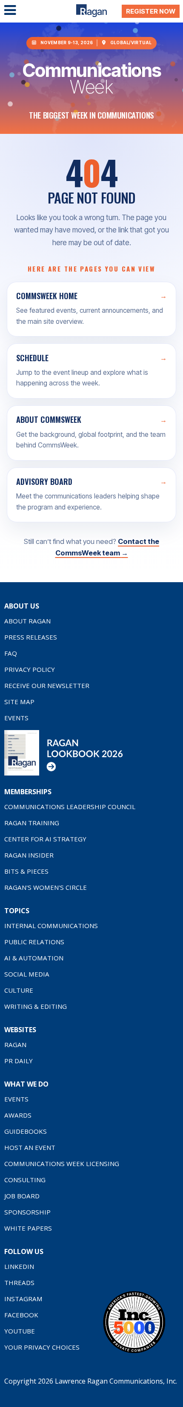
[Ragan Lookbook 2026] (63, 773)
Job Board (22, 1196)
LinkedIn (19, 1266)
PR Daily (18, 1060)
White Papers (28, 1228)
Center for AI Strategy (45, 839)
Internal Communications (51, 925)
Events (16, 717)
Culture (18, 990)
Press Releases (30, 637)
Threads (19, 1282)
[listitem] (91, 309)
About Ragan (27, 621)
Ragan (15, 1044)
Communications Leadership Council (69, 806)
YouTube (19, 1331)
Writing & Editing (35, 1006)
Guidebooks (25, 1131)
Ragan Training (31, 822)
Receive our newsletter (46, 685)
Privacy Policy (29, 669)
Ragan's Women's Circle (45, 887)
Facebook (21, 1315)
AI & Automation (33, 958)
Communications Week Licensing (61, 1163)
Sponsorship (27, 1212)
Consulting (25, 1179)
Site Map (19, 701)
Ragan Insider (29, 855)
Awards (17, 1115)
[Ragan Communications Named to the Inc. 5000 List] (134, 1352)
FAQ (10, 653)
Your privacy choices (42, 1347)
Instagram (23, 1298)
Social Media (26, 974)
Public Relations (34, 941)
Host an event (29, 1147)
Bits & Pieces (26, 871)
